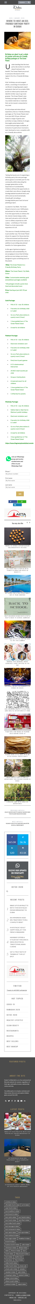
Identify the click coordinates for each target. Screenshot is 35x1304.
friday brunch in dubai (22, 1254)
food (24, 1250)
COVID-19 (11, 1004)
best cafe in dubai (10, 1217)
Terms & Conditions (23, 1295)
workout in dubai (10, 1284)
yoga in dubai (22, 1284)
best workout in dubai (12, 1235)
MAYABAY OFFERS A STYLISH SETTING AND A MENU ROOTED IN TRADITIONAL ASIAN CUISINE (19, 942)
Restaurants (13, 1031)
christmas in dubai (10, 1247)
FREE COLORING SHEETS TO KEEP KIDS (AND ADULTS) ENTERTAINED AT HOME (17, 710)
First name (8, 478)
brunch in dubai (10, 1241)
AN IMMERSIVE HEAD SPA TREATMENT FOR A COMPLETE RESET (18, 920)
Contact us (22, 1297)
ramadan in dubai (10, 1272)
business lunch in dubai (12, 1244)
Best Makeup (12, 1046)
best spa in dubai (23, 1232)
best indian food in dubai (12, 1223)
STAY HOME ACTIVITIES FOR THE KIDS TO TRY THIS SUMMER (17, 639)
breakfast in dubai (24, 1238)
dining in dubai (23, 1247)
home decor (9, 1260)
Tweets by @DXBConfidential (17, 990)
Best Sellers (12, 1041)
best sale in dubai (10, 1232)
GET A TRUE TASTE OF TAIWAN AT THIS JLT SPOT (18, 954)
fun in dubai (8, 1257)
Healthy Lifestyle (15, 1020)
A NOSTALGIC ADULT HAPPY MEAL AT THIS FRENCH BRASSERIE (18, 930)
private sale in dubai (11, 1269)
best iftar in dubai (24, 1220)
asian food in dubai (11, 1208)
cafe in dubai (25, 1244)
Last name (8, 485)
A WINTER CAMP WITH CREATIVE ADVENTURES (17, 802)
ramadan (22, 1269)
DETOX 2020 (12, 1015)
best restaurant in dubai (12, 1229)
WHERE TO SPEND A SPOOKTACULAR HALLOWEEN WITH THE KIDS (18, 546)
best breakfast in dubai (12, 1211)
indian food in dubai (11, 1263)
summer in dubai (23, 1275)
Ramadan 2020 (13, 1009)
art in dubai (25, 1205)
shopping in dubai (10, 1275)
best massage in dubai (12, 1226)
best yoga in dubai (10, 1238)
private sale (22, 1266)
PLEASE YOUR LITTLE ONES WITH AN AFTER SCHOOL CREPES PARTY (17, 755)
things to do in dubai (11, 1278)
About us (13, 1297)
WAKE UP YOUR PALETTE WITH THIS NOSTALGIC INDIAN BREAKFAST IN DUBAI (17, 1133)
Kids (11, 18)
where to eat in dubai (11, 1281)
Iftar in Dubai (19, 1260)
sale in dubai (21, 1272)
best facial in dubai (24, 1217)
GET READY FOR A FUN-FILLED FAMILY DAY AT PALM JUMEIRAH (17, 594)
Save (20, 494)
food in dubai (9, 1254)
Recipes (10, 1036)
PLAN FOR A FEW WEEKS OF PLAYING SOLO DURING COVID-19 (17, 732)
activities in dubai (10, 1202)
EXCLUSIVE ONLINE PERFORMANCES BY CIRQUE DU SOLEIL (17, 687)
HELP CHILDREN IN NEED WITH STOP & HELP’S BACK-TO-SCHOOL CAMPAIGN (17, 617)
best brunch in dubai (11, 1214)
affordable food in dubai (12, 1205)
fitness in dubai (15, 1250)
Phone (7, 471)
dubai (7, 1250)
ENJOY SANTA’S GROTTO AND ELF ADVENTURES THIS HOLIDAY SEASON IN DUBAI (17, 779)
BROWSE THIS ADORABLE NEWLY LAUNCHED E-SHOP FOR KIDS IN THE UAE (17, 663)
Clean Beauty (13, 1025)
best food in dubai (10, 1220)
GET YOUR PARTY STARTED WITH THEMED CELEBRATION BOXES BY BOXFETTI (17, 570)
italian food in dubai (11, 1266)
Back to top (17, 1299)
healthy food (18, 1257)
